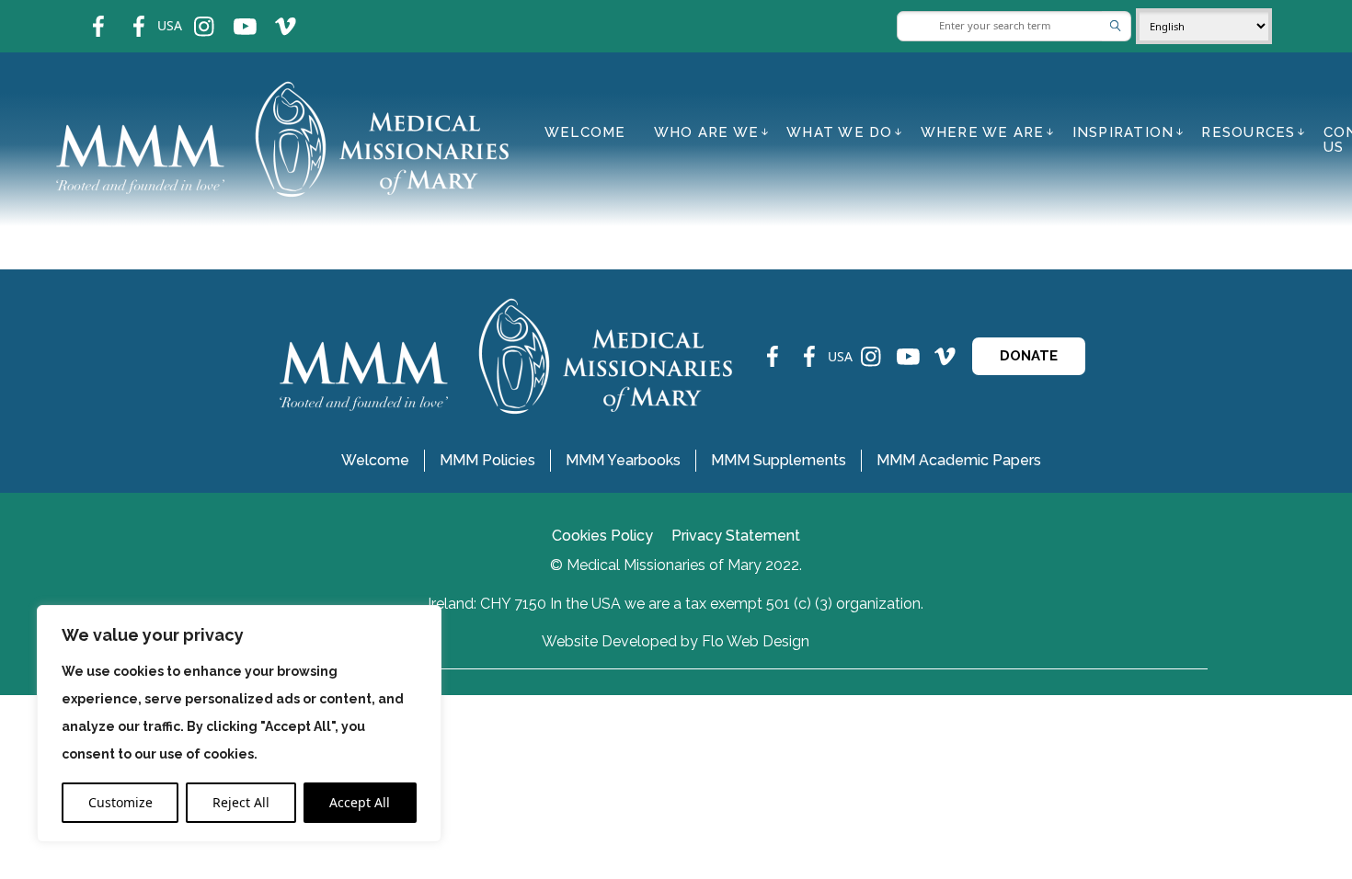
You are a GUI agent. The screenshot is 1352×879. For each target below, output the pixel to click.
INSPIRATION (1123, 132)
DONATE (1029, 356)
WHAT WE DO (839, 132)
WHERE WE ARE (983, 132)
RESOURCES (1248, 132)
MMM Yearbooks (623, 460)
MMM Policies (487, 460)
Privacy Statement (735, 535)
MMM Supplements (778, 460)
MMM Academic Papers (959, 460)
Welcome (585, 132)
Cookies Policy (602, 535)
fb (84, 14)
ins (192, 14)
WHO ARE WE (707, 132)
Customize (120, 802)
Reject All (240, 802)
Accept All (359, 802)
